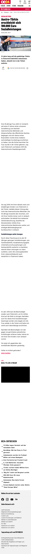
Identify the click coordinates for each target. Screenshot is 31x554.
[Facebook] (2, 499)
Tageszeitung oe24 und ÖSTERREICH (12, 532)
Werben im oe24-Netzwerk (9, 520)
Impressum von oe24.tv (8, 528)
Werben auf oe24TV (7, 522)
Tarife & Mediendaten (7, 540)
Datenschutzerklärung (7, 514)
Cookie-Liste (5, 516)
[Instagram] (7, 499)
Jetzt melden (5, 353)
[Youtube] (12, 499)
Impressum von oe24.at (8, 526)
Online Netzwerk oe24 (7, 504)
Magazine (21, 6)
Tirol (11, 12)
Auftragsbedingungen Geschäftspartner (12, 538)
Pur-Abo (3, 524)
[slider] (15, 377)
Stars (14, 6)
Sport (8, 6)
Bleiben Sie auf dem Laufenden (10, 493)
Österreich (5, 9)
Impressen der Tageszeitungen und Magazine (14, 546)
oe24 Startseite (5, 510)
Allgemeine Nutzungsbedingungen (11, 512)
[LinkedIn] (16, 499)
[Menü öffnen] (29, 6)
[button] (3, 380)
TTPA (2, 548)
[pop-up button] (24, 380)
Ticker (3, 6)
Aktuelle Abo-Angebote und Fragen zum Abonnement (12, 543)
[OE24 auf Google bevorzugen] (27, 68)
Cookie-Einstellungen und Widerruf (11, 518)
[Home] (1, 12)
